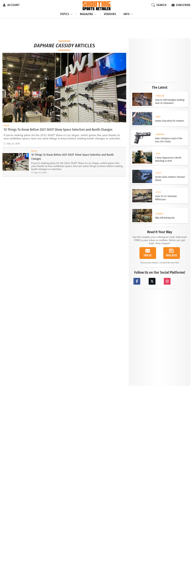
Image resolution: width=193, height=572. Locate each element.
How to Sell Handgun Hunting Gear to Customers (169, 101)
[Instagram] (167, 281)
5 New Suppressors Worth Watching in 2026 (168, 159)
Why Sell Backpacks (165, 217)
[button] (66, 13)
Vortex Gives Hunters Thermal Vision (170, 179)
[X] (152, 281)
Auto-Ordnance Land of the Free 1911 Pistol (168, 140)
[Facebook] (136, 281)
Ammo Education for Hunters (169, 120)
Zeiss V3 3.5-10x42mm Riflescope (166, 198)
